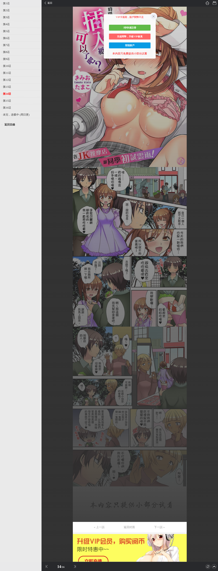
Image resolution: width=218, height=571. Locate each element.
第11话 (7, 72)
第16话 (7, 107)
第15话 (7, 100)
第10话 (7, 65)
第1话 (6, 3)
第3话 (6, 17)
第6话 (6, 38)
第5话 (6, 31)
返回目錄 (9, 124)
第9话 (6, 59)
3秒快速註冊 (129, 27)
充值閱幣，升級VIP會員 (130, 36)
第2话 (6, 10)
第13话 (7, 86)
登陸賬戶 (130, 45)
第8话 (6, 52)
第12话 (7, 79)
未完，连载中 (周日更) (16, 114)
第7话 (6, 45)
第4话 (6, 24)
